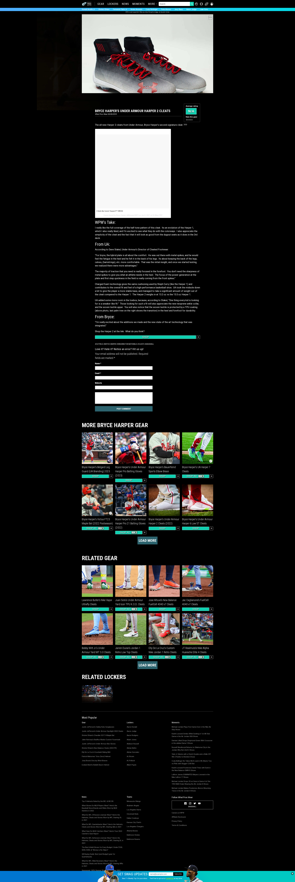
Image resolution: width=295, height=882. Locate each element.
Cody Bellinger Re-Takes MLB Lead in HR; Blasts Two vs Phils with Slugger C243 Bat (192, 762)
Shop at (192, 476)
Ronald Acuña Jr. (88, 9)
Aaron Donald (132, 727)
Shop (145, 337)
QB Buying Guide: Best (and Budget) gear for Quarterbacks (98, 855)
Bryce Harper (110, 344)
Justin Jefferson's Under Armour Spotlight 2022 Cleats (102, 731)
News (125, 4)
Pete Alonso (166, 9)
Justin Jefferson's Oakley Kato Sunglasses (98, 727)
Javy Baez (178, 9)
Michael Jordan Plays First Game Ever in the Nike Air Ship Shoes (191, 728)
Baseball (150, 344)
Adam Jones (131, 740)
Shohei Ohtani (103, 9)
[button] (211, 4)
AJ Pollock (131, 761)
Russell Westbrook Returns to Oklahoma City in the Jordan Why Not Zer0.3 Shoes (191, 748)
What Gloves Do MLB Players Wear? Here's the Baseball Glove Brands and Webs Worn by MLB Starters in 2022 (99, 808)
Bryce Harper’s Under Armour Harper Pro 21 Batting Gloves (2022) (130, 523)
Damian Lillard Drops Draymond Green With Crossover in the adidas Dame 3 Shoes (192, 741)
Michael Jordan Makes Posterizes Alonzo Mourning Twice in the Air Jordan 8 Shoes (191, 789)
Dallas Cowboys (133, 818)
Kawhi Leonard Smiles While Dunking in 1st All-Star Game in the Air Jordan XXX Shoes (191, 735)
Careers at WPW (178, 813)
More (151, 4)
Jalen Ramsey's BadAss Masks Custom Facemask (101, 740)
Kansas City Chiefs (134, 822)
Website (98, 383)
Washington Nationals (127, 344)
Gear (100, 4)
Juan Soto (204, 9)
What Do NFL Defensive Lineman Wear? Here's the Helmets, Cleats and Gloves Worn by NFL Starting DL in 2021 (102, 840)
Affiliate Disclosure (179, 817)
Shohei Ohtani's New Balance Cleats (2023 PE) (99, 748)
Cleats (142, 344)
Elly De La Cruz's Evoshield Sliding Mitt (96, 752)
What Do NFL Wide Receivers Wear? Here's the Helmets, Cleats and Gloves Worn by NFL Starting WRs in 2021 (102, 863)
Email (98, 373)
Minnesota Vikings (134, 801)
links (156, 12)
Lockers (113, 4)
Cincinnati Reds (132, 814)
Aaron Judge (191, 9)
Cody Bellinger (152, 9)
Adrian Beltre (131, 748)
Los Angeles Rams (134, 810)
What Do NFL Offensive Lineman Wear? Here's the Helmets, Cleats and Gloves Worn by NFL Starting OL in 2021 (102, 817)
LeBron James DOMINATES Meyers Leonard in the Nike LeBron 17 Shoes (191, 776)
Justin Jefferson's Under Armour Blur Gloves (99, 744)
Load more (147, 540)
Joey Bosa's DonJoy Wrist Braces (94, 761)
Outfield (99, 344)
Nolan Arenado (136, 9)
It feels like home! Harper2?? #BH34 (109, 211)
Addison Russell (133, 744)
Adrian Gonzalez (133, 752)
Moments (138, 4)
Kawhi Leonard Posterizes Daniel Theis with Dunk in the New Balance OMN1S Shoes (191, 769)
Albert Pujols (131, 765)
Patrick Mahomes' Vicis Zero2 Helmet (96, 756)
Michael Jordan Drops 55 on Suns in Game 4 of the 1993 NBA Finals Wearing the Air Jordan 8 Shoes (191, 782)
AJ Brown (130, 756)
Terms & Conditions (179, 825)
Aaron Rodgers (132, 735)
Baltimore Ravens (133, 839)
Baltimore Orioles (133, 835)
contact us (170, 878)
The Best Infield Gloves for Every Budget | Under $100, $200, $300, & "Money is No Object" (102, 848)
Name (98, 363)
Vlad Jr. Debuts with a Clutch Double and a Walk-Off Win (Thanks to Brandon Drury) (191, 755)
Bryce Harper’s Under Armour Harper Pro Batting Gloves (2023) (130, 471)
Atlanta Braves (132, 831)
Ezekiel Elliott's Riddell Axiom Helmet (95, 765)
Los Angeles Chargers (135, 827)
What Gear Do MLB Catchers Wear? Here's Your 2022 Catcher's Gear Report (102, 832)
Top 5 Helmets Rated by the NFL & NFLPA (97, 801)
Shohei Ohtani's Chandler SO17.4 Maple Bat (98, 735)
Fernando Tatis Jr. (120, 9)
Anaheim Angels (133, 806)
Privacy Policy (177, 821)
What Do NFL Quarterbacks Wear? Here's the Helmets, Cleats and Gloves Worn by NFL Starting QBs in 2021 (102, 825)
